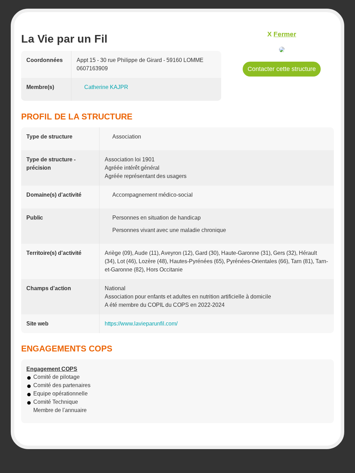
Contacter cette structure (282, 68)
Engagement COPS (51, 369)
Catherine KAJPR (106, 87)
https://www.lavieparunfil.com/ (141, 324)
